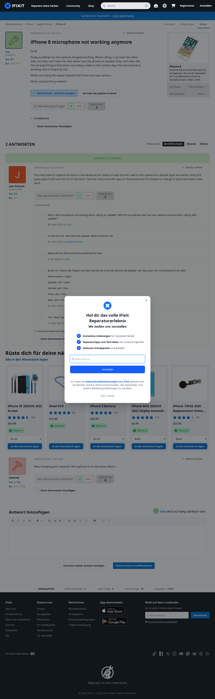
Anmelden (107, 369)
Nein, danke (107, 395)
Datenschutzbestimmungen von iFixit (107, 381)
